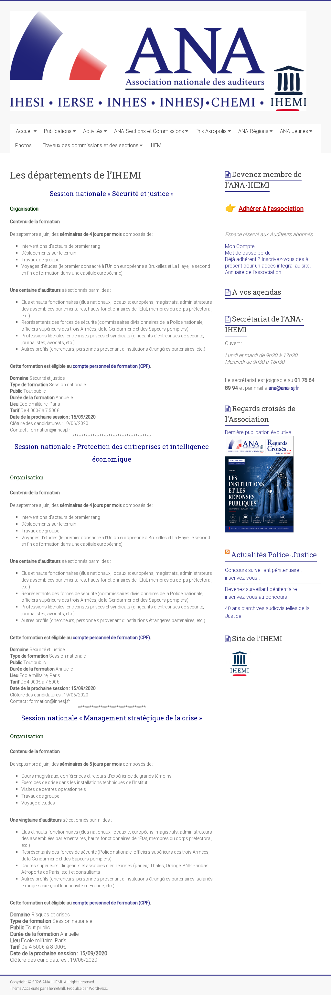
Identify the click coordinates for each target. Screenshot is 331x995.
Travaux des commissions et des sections (90, 145)
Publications (57, 131)
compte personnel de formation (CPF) (111, 366)
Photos (23, 145)
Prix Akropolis (211, 131)
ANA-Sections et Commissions (149, 131)
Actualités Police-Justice (274, 554)
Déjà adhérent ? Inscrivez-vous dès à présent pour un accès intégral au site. (268, 262)
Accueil (24, 131)
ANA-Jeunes (294, 131)
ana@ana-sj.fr (284, 388)
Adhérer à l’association (271, 209)
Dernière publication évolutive (258, 432)
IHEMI (156, 145)
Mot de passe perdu (248, 253)
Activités (92, 131)
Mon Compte (240, 246)
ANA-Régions (253, 131)
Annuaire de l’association (253, 272)
